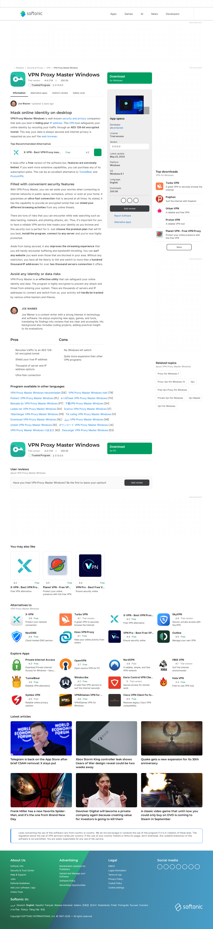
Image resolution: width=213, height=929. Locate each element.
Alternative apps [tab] (39, 93)
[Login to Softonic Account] (200, 14)
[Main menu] (13, 14)
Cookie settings (116, 887)
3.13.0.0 (116, 146)
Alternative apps (122, 222)
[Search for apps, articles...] (187, 14)
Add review (130, 208)
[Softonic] (31, 14)
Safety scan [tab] (79, 93)
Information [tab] (19, 93)
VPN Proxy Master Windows (63, 75)
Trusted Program (40, 85)
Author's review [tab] (60, 93)
